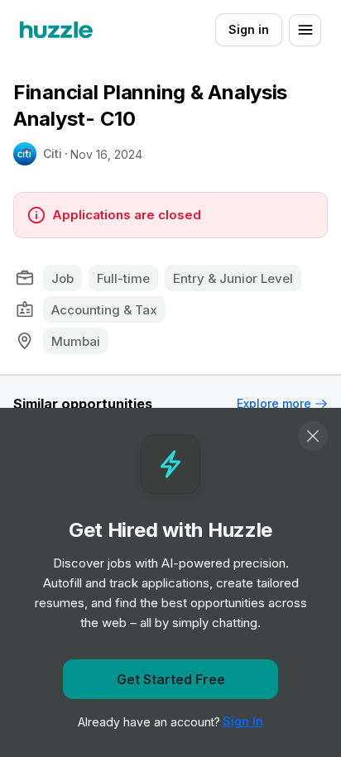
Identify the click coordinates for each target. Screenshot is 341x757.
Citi (52, 153)
